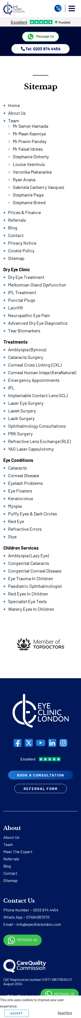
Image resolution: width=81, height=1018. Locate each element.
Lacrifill (15, 307)
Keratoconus (20, 498)
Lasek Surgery (22, 410)
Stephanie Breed (29, 202)
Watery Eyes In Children (31, 609)
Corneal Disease (23, 475)
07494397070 (38, 917)
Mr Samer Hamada (30, 126)
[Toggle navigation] (72, 8)
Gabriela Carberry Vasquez (38, 187)
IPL (11, 387)
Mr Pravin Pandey (29, 141)
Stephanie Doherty (31, 156)
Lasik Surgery (21, 418)
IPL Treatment (22, 292)
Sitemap (16, 258)
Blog (12, 227)
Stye (12, 536)
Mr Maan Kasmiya (29, 133)
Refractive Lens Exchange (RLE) (39, 441)
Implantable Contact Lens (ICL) (38, 395)
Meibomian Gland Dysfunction (37, 284)
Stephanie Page (28, 194)
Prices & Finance (24, 212)
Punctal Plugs (21, 300)
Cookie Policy (21, 250)
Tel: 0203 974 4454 (43, 48)
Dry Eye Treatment (26, 277)
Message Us (44, 36)
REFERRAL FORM (41, 788)
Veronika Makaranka (32, 172)
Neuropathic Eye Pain (29, 315)
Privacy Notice (22, 243)
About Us (17, 113)
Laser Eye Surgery (25, 403)
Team (13, 120)
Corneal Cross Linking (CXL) (34, 364)
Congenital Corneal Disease (34, 570)
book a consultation (40, 775)
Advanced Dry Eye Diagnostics (38, 323)
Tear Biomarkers (24, 330)
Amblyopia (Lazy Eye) (28, 555)
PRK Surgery (20, 433)
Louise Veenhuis (29, 164)
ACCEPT (16, 1013)
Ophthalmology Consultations (37, 426)
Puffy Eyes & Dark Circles (32, 513)
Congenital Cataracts (28, 563)
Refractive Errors (25, 529)
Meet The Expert (17, 851)
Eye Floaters (20, 490)
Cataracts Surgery (25, 357)
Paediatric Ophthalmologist (35, 586)
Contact (16, 235)
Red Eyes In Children (28, 593)
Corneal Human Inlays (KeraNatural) (42, 372)
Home (14, 105)
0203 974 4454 (45, 909)
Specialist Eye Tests (27, 601)
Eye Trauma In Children (30, 578)
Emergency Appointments (33, 380)
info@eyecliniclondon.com (38, 924)
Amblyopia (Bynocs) (27, 349)
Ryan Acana (24, 179)
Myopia (15, 506)
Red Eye (16, 521)
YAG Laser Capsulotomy (31, 449)
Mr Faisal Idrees (28, 149)
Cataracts (17, 467)
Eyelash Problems (25, 483)
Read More (65, 1013)
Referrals (17, 220)
